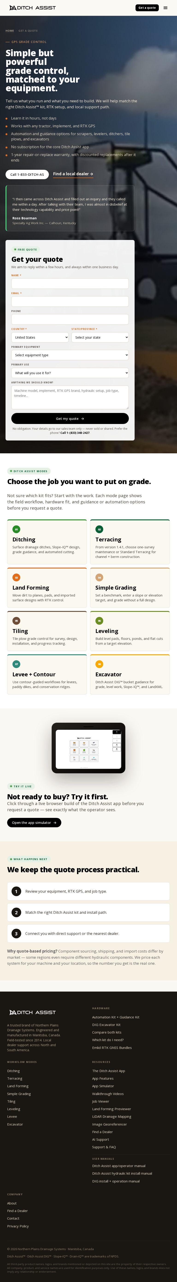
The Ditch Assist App (108, 1070)
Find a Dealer (102, 1131)
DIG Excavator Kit (106, 1024)
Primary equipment (25, 346)
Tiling (11, 1101)
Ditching (13, 1070)
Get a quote (147, 8)
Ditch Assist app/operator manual (118, 1165)
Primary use (20, 364)
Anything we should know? (32, 382)
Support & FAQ (104, 1147)
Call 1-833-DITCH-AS (27, 174)
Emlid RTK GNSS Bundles (112, 1047)
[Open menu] (165, 7)
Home (10, 30)
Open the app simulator (34, 822)
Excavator (15, 1124)
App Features (103, 1078)
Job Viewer (100, 1101)
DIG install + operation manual (116, 1181)
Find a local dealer (73, 173)
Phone (16, 311)
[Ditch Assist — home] (69, 8)
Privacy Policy (18, 1226)
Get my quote (70, 418)
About (12, 1203)
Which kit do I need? (108, 1039)
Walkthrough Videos (108, 1093)
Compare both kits (106, 1032)
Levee (12, 1116)
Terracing (14, 1078)
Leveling (13, 1108)
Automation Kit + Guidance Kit (115, 1017)
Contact (13, 1218)
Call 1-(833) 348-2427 (74, 433)
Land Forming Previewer (111, 1108)
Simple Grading (19, 1093)
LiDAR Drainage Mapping (111, 1116)
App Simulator (103, 1086)
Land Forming (18, 1086)
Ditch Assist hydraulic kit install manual (122, 1173)
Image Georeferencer (109, 1124)
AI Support (100, 1139)
